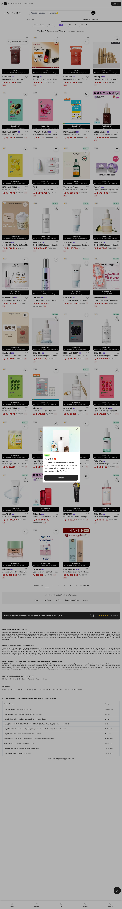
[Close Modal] (77, 429)
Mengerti (61, 478)
